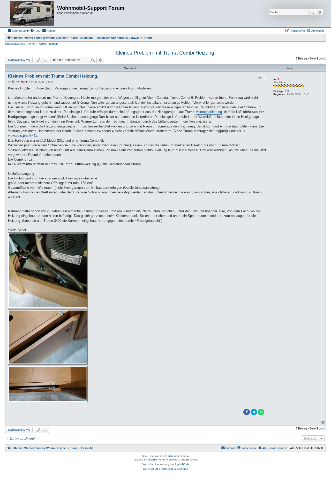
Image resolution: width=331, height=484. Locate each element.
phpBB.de (183, 464)
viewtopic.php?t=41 (22, 136)
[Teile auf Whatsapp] (261, 412)
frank (276, 79)
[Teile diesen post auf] (265, 77)
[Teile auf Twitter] (254, 412)
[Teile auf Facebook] (246, 412)
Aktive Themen (48, 43)
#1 (9, 81)
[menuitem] (35, 31)
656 (287, 91)
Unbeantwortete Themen (20, 43)
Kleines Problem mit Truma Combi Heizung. (166, 53)
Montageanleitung (208, 112)
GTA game (174, 456)
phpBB (152, 459)
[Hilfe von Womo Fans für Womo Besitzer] (31, 13)
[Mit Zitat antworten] (260, 77)
